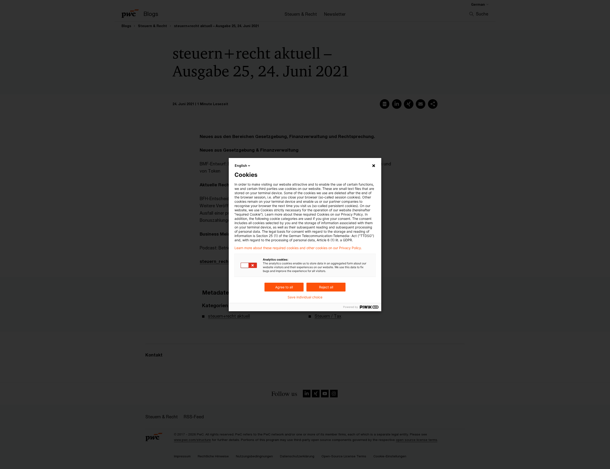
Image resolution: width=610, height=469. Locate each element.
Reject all (326, 287)
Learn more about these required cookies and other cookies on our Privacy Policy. (298, 248)
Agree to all (284, 287)
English (241, 165)
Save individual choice (305, 297)
